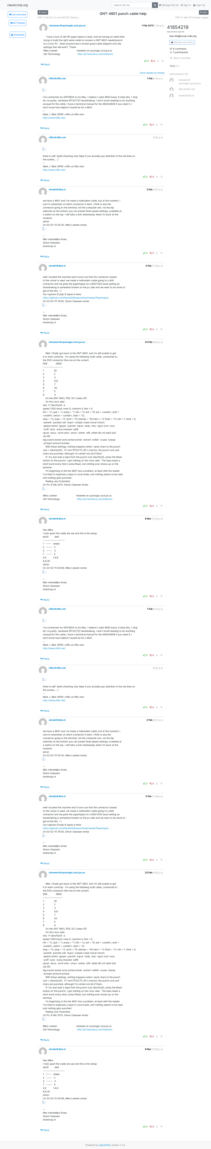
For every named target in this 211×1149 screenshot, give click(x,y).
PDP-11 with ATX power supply (192, 17)
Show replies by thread (152, 72)
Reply (46, 64)
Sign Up (200, 5)
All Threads (18, 22)
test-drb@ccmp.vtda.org (182, 36)
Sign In (187, 5)
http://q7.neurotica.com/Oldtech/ (95, 54)
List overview (18, 14)
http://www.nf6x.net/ (54, 117)
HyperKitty (105, 1145)
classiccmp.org (17, 5)
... (45, 89)
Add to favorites (181, 58)
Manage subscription (183, 42)
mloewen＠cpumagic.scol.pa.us (67, 25)
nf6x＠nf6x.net (57, 78)
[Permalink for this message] (163, 61)
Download (18, 34)
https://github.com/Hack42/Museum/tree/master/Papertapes (76, 297)
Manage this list (170, 5)
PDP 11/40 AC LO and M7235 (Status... (59, 17)
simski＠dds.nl (57, 189)
